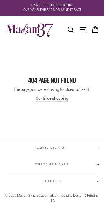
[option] (52, 8)
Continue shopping (52, 98)
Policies (52, 181)
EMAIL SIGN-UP (52, 147)
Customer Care (52, 164)
